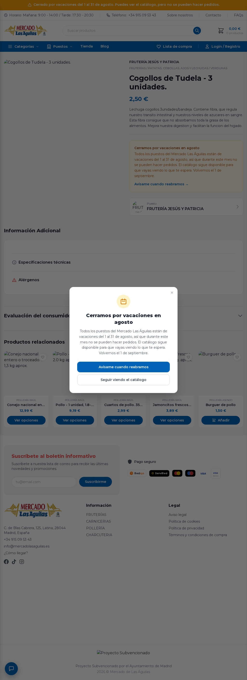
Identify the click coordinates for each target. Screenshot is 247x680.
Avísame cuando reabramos (124, 367)
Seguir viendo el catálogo (123, 380)
